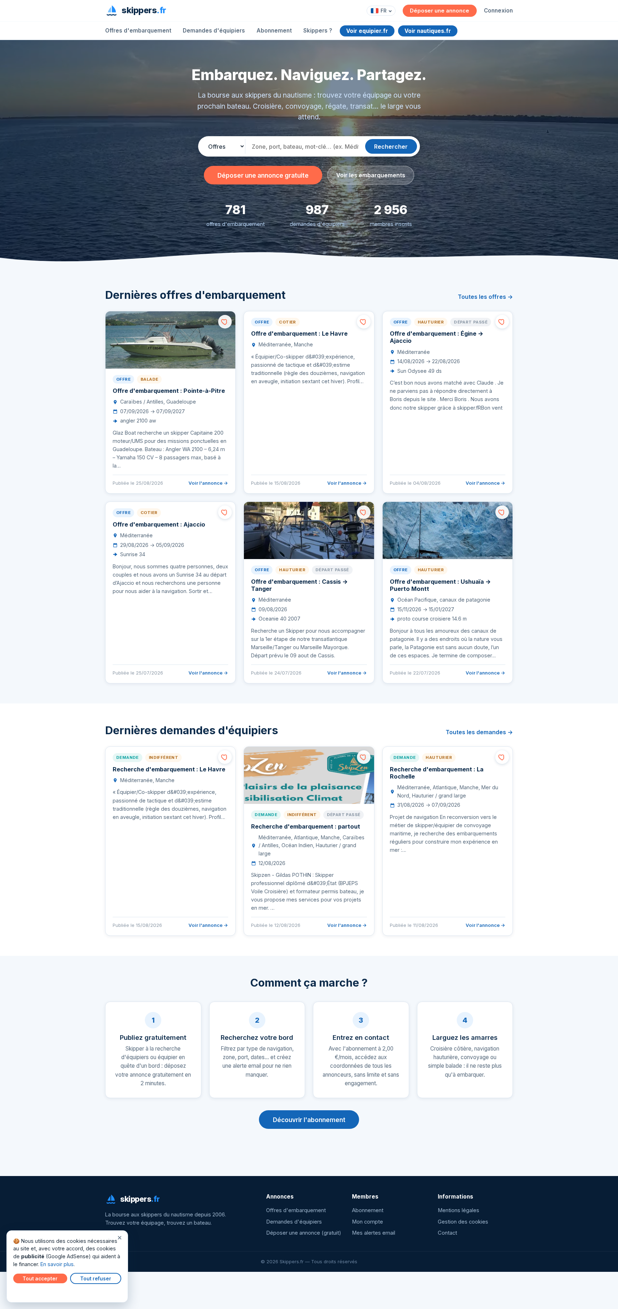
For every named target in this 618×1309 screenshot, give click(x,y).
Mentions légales (458, 1210)
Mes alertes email (373, 1233)
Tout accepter (40, 1278)
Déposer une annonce (439, 11)
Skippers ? (317, 30)
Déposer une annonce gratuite (263, 175)
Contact (447, 1233)
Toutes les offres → (485, 296)
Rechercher (391, 146)
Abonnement (274, 30)
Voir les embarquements (370, 175)
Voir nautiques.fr (427, 31)
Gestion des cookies (463, 1222)
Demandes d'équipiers (214, 30)
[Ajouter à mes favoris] (225, 322)
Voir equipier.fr (367, 31)
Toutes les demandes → (479, 732)
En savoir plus (57, 1264)
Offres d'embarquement (138, 30)
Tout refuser (95, 1278)
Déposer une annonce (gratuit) (303, 1233)
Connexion (498, 10)
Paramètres (29, 1292)
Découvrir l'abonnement (309, 1119)
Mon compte (367, 1222)
